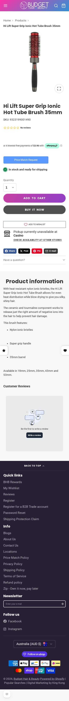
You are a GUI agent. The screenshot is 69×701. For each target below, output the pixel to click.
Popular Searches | (15, 682)
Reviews (9, 494)
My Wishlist (11, 488)
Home (7, 20)
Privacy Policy (12, 564)
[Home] (34, 6)
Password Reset (14, 513)
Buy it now (34, 210)
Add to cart (34, 198)
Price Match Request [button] (26, 159)
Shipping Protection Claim (21, 519)
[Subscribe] (62, 603)
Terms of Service (14, 576)
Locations (10, 551)
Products (20, 20)
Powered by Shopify (52, 678)
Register (9, 500)
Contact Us (10, 545)
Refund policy (12, 582)
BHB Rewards (12, 482)
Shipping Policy (14, 570)
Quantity (8, 180)
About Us (9, 539)
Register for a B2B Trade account (25, 507)
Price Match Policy (16, 558)
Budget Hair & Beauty (26, 678)
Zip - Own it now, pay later (20, 588)
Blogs (7, 533)
